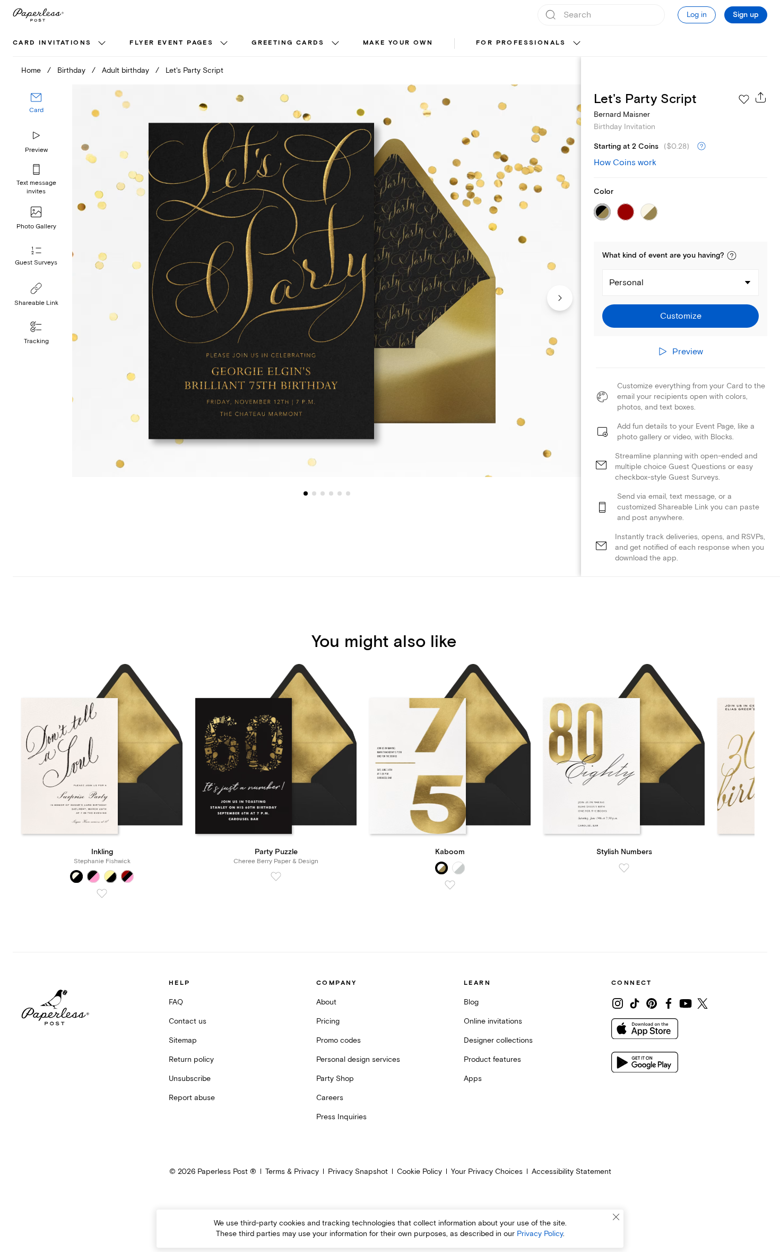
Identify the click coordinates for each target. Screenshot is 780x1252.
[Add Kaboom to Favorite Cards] (450, 885)
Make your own (398, 43)
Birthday (71, 70)
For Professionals (521, 43)
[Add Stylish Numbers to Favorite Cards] (624, 868)
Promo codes (338, 1040)
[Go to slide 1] (306, 493)
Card (36, 110)
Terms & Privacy (292, 1171)
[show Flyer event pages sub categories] (224, 43)
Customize (680, 316)
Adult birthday (125, 70)
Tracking (36, 341)
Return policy (191, 1059)
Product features (492, 1059)
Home (31, 70)
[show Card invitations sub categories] (102, 43)
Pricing (328, 1021)
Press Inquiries (341, 1116)
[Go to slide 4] (322, 493)
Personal (626, 282)
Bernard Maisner (622, 114)
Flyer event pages (171, 43)
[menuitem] (60, 43)
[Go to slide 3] (314, 493)
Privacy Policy (540, 1233)
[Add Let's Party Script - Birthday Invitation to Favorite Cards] (744, 99)
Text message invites (36, 187)
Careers (329, 1097)
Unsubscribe (190, 1078)
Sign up (746, 15)
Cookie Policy (419, 1171)
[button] (731, 255)
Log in (697, 14)
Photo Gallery (36, 227)
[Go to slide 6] (339, 493)
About (326, 1002)
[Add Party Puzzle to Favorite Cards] (276, 876)
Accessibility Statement (571, 1171)
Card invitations (52, 43)
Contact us (187, 1021)
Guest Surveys (36, 263)
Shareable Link (36, 303)
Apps (473, 1078)
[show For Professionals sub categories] (576, 43)
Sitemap (183, 1040)
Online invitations (493, 1021)
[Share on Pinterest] (651, 1003)
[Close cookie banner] (616, 1217)
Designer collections (498, 1040)
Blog (471, 1002)
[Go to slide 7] (348, 493)
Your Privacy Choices (487, 1171)
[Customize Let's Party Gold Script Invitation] (327, 281)
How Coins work (625, 162)
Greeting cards (288, 43)
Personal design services (358, 1059)
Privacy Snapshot (358, 1171)
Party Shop (335, 1078)
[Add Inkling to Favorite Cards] (102, 893)
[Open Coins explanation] (701, 146)
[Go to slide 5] (331, 493)
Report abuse (192, 1097)
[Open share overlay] (761, 97)
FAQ (176, 1002)
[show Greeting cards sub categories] (335, 43)
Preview (36, 150)
